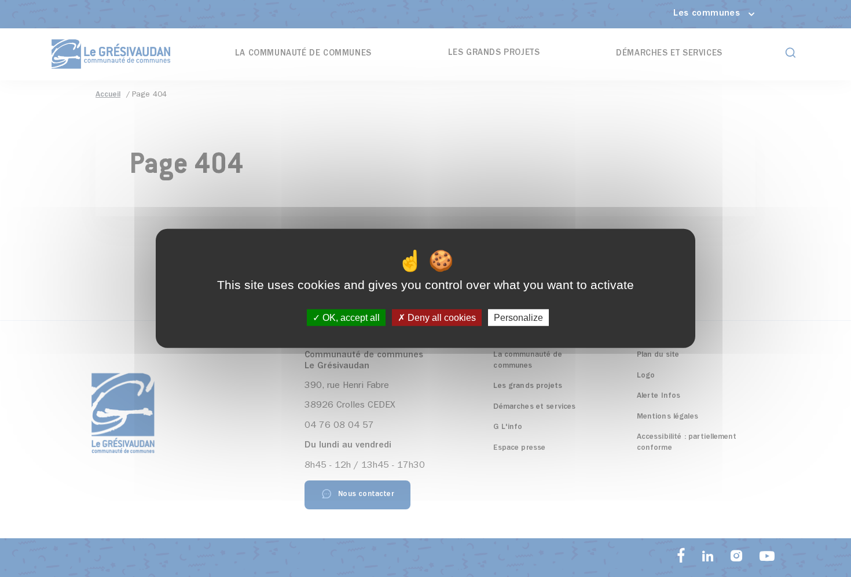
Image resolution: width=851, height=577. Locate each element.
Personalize (518, 318)
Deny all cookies (440, 318)
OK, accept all (350, 318)
